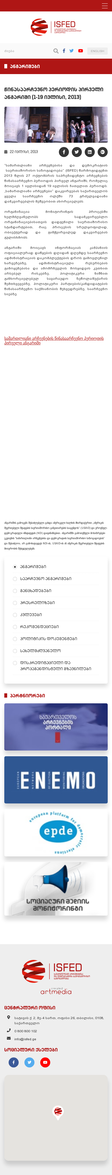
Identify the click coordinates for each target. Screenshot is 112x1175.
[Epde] (56, 832)
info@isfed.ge (25, 1039)
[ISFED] (56, 970)
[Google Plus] (103, 152)
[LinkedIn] (90, 152)
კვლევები (31, 614)
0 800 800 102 (25, 1031)
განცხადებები (35, 590)
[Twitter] (71, 50)
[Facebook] (64, 50)
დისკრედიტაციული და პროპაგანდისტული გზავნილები (55, 665)
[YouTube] (80, 50)
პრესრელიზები (37, 602)
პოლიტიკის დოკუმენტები (48, 638)
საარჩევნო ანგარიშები (46, 578)
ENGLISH (97, 51)
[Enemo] (56, 779)
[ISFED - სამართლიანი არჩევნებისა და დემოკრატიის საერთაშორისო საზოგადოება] (56, 21)
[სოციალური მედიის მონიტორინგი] (56, 889)
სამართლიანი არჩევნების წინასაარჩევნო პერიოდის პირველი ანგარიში (54, 340)
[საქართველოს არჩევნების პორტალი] (56, 727)
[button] (58, 1113)
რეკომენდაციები (39, 626)
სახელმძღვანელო (40, 650)
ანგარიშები (33, 566)
